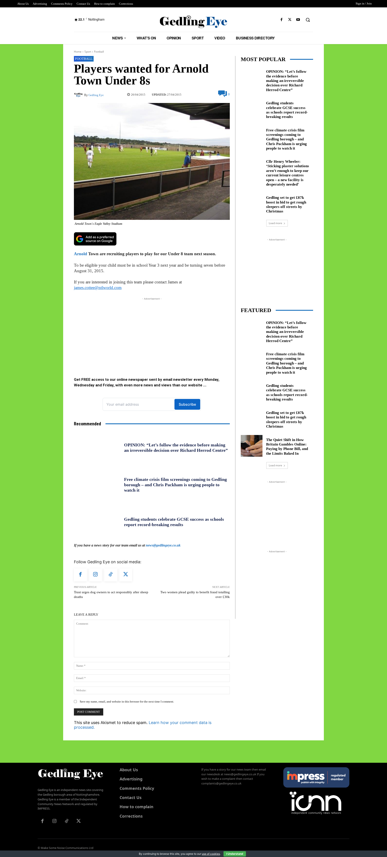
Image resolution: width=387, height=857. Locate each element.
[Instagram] (95, 574)
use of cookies (211, 853)
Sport (87, 52)
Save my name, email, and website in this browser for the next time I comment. (127, 701)
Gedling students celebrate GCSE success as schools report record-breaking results (174, 522)
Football (99, 52)
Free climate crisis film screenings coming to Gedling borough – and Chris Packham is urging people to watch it (175, 485)
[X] (290, 20)
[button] (307, 19)
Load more (275, 223)
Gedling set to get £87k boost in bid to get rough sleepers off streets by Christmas (286, 204)
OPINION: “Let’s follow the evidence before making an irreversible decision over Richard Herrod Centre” (286, 80)
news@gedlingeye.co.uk (163, 545)
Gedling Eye (96, 95)
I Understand (234, 853)
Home (78, 52)
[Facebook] (281, 20)
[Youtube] (298, 20)
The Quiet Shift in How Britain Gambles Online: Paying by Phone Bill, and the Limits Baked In (287, 447)
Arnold (80, 253)
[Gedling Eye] (193, 22)
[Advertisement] (152, 332)
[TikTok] (110, 574)
